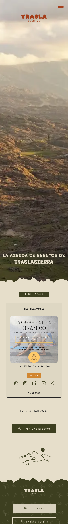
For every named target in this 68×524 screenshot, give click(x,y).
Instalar (37, 508)
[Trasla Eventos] (34, 18)
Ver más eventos (38, 429)
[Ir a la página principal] (34, 492)
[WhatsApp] (16, 383)
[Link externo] (34, 383)
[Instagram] (25, 383)
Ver (35, 393)
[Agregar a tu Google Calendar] (43, 383)
